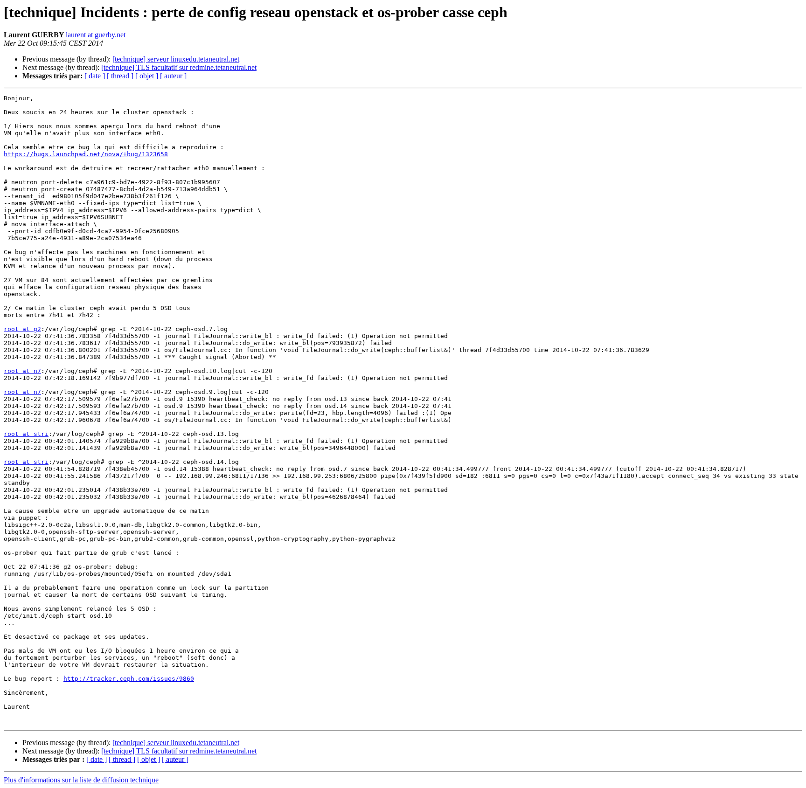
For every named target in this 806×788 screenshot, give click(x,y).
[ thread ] (120, 76)
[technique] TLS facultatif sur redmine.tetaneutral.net (179, 67)
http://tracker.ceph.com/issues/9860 (128, 678)
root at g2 (22, 328)
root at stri (26, 433)
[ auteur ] (173, 76)
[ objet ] (146, 76)
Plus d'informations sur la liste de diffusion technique (81, 780)
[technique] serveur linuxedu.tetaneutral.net (175, 59)
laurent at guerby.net (95, 35)
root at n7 (22, 370)
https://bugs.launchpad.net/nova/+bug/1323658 (86, 154)
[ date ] (94, 76)
